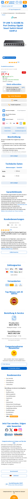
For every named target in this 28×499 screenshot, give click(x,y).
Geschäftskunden (10, 396)
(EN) (12, 225)
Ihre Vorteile (9, 378)
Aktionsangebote (10, 394)
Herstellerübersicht (22, 204)
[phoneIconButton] (14, 318)
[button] (17, 2)
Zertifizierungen (10, 410)
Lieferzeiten (9, 384)
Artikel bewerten (14, 252)
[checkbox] (5, 89)
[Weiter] (25, 44)
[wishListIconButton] (20, 2)
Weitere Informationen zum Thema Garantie (12, 211)
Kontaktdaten (10, 412)
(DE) (8, 225)
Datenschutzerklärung (6, 249)
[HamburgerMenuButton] (2, 2)
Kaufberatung (10, 392)
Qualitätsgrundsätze (11, 408)
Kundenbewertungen (20, 130)
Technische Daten (20, 127)
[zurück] (2, 44)
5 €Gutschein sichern (14, 368)
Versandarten (9, 382)
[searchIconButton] (25, 6)
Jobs (11, 416)
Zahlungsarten (10, 380)
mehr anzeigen (14, 156)
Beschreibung (7, 127)
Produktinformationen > (7, 66)
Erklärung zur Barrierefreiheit (14, 406)
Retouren (8, 390)
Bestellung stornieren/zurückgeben (15, 388)
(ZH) (20, 225)
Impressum (9, 398)
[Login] (17, 2)
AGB (7, 400)
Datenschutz (9, 402)
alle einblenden (14, 227)
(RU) (16, 225)
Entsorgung (9, 414)
